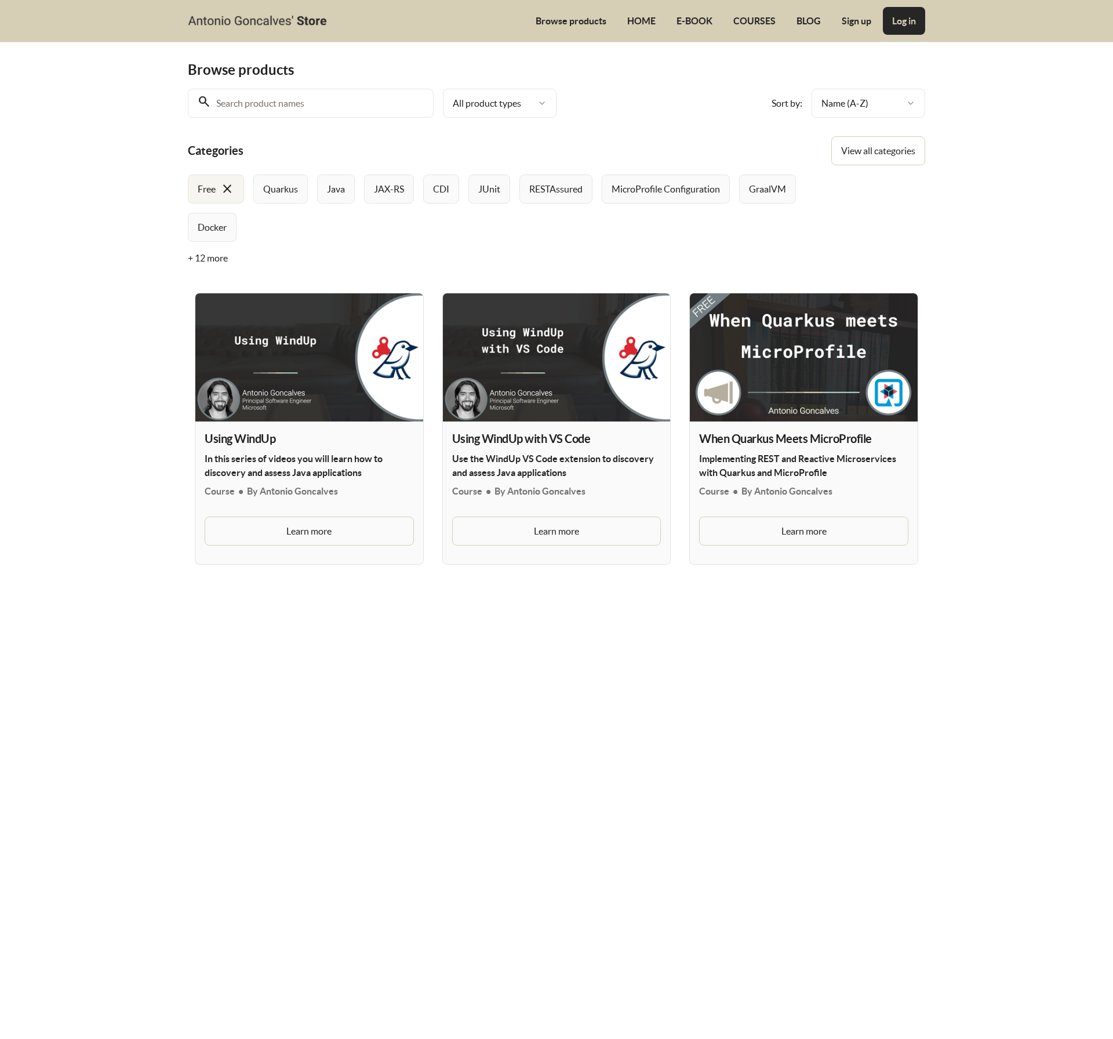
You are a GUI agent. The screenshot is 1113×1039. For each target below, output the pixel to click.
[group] (509, 208)
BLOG (808, 21)
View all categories (878, 151)
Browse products (571, 21)
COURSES (754, 21)
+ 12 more (208, 258)
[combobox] (499, 103)
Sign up (856, 21)
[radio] (216, 189)
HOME (641, 21)
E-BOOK (694, 21)
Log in (904, 21)
